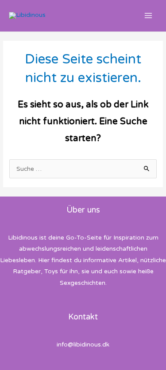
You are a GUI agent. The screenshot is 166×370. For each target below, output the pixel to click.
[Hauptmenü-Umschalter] (148, 16)
